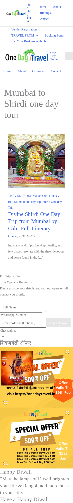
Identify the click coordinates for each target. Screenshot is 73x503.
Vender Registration (24, 29)
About (57, 6)
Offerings (45, 13)
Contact (43, 19)
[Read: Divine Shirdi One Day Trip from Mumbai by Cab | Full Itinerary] (36, 160)
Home (42, 6)
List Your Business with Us (28, 41)
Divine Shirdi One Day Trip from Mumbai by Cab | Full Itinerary (34, 221)
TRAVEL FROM (22, 35)
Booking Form (54, 35)
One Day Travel (29, 13)
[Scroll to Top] (36, 336)
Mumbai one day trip (27, 201)
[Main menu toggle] (69, 56)
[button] (36, 35)
